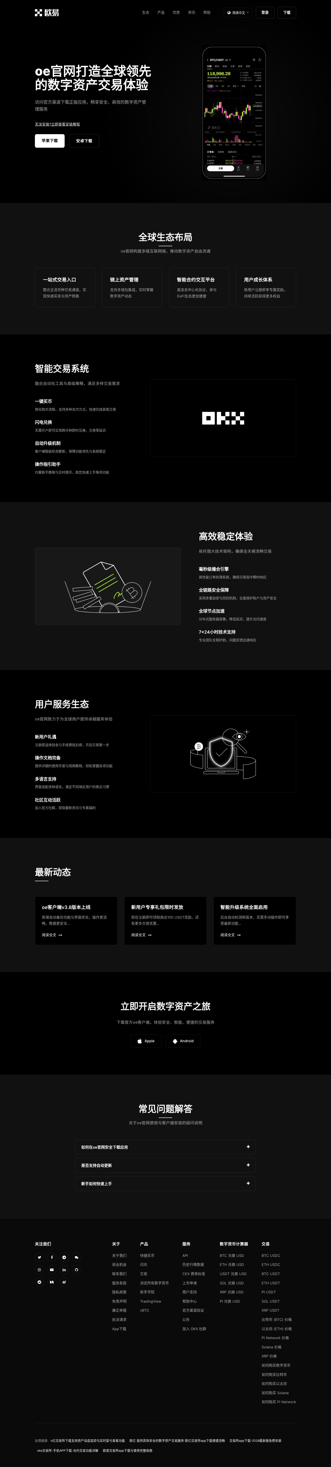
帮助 (207, 12)
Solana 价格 (271, 1347)
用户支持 (189, 1292)
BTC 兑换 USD (232, 1255)
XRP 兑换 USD (232, 1292)
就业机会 (119, 1264)
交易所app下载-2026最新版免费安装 (255, 1440)
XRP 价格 (269, 1356)
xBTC (144, 1310)
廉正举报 (119, 1310)
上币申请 (189, 1283)
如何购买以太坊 (274, 1383)
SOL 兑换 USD (232, 1283)
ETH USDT (271, 1283)
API (185, 1255)
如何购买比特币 (274, 1374)
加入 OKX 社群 (194, 1329)
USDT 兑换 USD (233, 1274)
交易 (143, 1274)
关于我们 (119, 1255)
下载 (286, 12)
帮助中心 (189, 1301)
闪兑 (143, 1264)
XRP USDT (270, 1310)
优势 (176, 12)
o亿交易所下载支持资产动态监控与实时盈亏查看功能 (88, 1440)
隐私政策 (119, 1292)
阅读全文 (49, 935)
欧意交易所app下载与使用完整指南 (127, 1450)
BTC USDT (271, 1274)
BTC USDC (271, 1255)
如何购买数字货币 (276, 1365)
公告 (186, 1319)
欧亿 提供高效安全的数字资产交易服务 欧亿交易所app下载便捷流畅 (177, 1440)
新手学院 (147, 1292)
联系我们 (119, 1274)
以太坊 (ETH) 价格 (277, 1329)
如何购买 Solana (275, 1393)
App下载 (119, 1329)
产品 (161, 12)
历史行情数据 (193, 1264)
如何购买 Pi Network (279, 1402)
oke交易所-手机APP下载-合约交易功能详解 (67, 1450)
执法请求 (119, 1319)
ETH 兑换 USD (232, 1264)
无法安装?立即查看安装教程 (57, 124)
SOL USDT (271, 1301)
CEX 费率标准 (193, 1274)
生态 (145, 12)
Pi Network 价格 (275, 1338)
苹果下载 (50, 140)
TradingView (150, 1301)
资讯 (191, 12)
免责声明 (119, 1301)
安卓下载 (84, 140)
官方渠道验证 (193, 1310)
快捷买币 (147, 1255)
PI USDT (269, 1292)
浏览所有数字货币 (154, 1283)
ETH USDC (271, 1264)
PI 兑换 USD (230, 1301)
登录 (265, 12)
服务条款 (119, 1283)
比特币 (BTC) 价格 (277, 1319)
